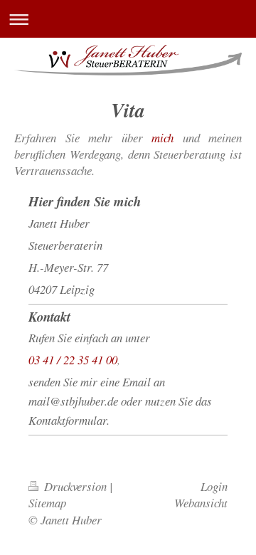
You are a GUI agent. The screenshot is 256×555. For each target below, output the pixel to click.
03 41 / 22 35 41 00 (72, 360)
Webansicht (201, 503)
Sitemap (47, 503)
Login (214, 486)
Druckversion (75, 486)
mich (162, 138)
